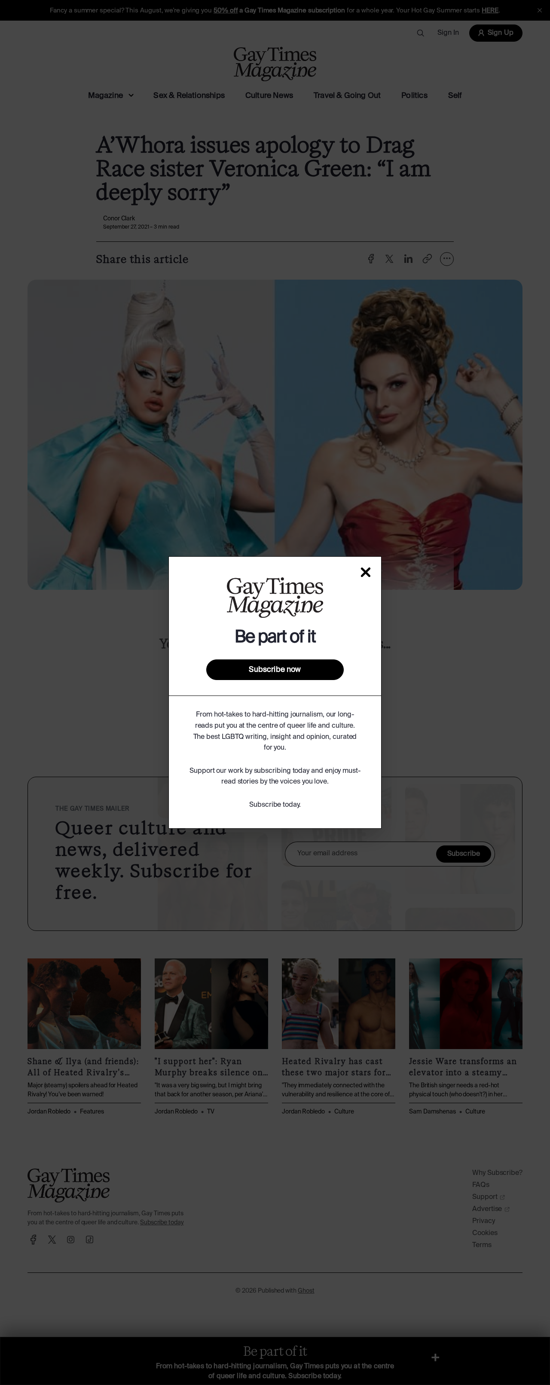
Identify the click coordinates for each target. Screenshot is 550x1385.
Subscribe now (275, 670)
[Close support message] (365, 572)
